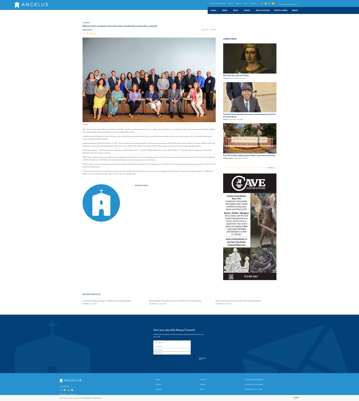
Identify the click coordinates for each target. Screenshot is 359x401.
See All (271, 168)
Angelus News (87, 30)
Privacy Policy (86, 398)
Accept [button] (296, 397)
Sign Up (202, 358)
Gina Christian (152, 304)
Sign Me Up (157, 356)
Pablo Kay (225, 119)
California (86, 22)
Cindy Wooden (219, 304)
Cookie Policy (72, 394)
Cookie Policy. (97, 398)
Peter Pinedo (86, 304)
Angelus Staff (226, 78)
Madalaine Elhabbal (228, 158)
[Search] (298, 3)
